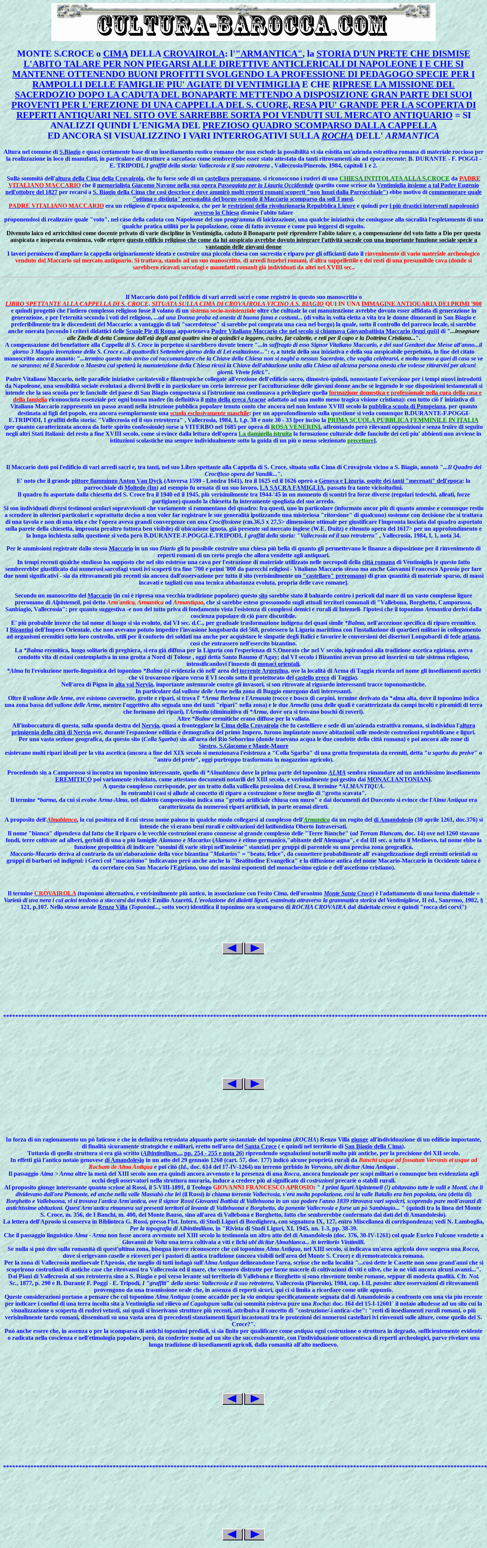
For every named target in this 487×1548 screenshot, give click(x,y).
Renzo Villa (112, 907)
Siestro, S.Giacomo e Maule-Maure (243, 746)
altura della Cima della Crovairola (99, 178)
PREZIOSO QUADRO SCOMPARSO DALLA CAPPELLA (319, 125)
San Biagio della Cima (373, 1146)
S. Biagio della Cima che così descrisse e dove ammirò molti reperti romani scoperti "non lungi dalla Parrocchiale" (239, 192)
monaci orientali (278, 664)
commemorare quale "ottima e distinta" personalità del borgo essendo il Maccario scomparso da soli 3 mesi (307, 195)
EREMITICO (73, 779)
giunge (359, 1139)
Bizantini (21, 629)
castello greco (312, 677)
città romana (378, 562)
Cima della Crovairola (250, 725)
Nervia (150, 725)
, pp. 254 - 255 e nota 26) (193, 1153)
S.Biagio (70, 152)
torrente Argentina (264, 670)
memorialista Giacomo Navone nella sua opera (205, 185)
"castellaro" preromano (333, 575)
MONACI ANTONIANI (399, 779)
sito (263, 595)
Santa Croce (261, 1146)
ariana (470, 636)
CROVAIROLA (194, 54)
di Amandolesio (393, 819)
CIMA (115, 54)
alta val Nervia (134, 684)
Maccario (121, 548)
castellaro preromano (232, 178)
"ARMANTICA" (269, 54)
